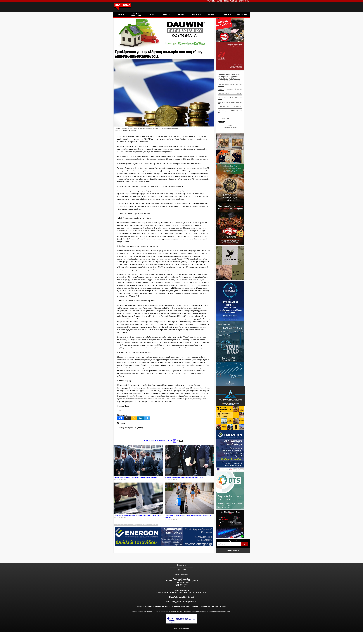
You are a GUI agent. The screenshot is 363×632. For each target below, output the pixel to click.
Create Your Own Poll (230, 127)
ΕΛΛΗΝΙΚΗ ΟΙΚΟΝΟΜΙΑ (148, 525)
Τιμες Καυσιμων (230, 1)
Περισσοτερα (242, 14)
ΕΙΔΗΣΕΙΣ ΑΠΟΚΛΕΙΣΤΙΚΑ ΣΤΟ (158, 441)
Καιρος (219, 1)
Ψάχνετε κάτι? (233, 541)
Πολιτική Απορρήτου (181, 574)
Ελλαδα (166, 14)
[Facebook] (120, 418)
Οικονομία (133, 130)
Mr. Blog (126, 130)
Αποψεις (211, 14)
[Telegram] (147, 418)
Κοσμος (181, 14)
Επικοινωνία (181, 565)
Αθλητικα (227, 14)
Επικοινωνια (244, 1)
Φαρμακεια (210, 1)
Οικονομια (196, 14)
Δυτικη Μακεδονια (136, 14)
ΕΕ (138, 525)
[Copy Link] (134, 418)
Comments (230, 125)
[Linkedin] (140, 418)
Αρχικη (121, 14)
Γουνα (151, 14)
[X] (127, 418)
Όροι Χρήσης (181, 570)
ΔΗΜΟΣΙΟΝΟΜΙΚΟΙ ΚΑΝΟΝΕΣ (125, 525)
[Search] (244, 544)
